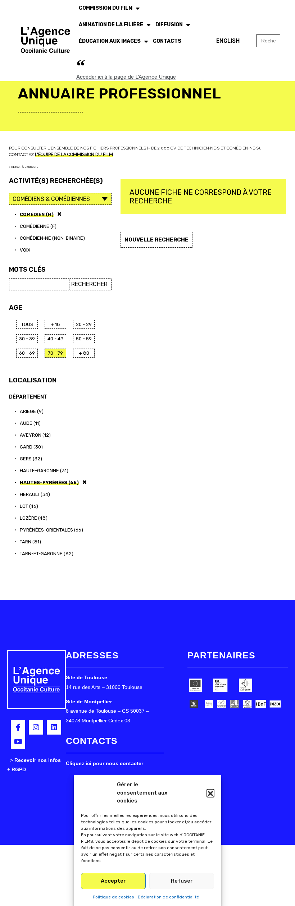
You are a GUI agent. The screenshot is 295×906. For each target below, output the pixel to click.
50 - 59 (84, 338)
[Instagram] (36, 727)
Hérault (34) (35, 494)
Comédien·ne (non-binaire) (52, 238)
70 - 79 (55, 353)
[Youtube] (18, 742)
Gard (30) (31, 447)
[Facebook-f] (18, 727)
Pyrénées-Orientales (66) (51, 530)
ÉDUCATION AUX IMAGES (110, 41)
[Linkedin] (54, 727)
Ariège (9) (32, 411)
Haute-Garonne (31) (44, 470)
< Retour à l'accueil (23, 167)
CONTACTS (167, 41)
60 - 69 (27, 353)
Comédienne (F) (38, 226)
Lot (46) (29, 506)
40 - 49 (55, 338)
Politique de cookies (113, 897)
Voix (25, 250)
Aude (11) (30, 423)
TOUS (27, 324)
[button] (210, 792)
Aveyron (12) (35, 435)
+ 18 (55, 324)
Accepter (113, 881)
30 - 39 (27, 338)
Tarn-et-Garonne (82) (46, 553)
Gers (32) (31, 458)
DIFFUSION (169, 25)
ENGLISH (228, 40)
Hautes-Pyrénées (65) (49, 482)
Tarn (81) (30, 541)
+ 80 (84, 353)
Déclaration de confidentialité (168, 897)
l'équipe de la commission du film (74, 154)
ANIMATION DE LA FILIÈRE (111, 25)
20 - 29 (84, 324)
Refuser (182, 881)
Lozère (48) (33, 518)
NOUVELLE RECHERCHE (156, 239)
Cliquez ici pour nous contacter (104, 763)
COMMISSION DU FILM (105, 8)
